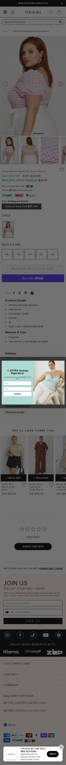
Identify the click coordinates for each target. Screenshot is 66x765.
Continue (17, 394)
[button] (61, 747)
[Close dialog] (62, 362)
